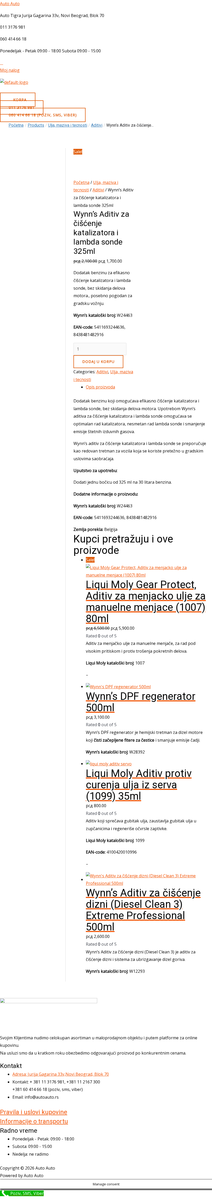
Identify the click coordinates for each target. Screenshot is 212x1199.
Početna (16, 125)
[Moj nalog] (1, 63)
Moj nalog (10, 70)
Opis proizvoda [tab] (100, 387)
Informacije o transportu (34, 1121)
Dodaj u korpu (98, 361)
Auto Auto (10, 3)
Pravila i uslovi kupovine (33, 1112)
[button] (106, 91)
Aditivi (98, 190)
